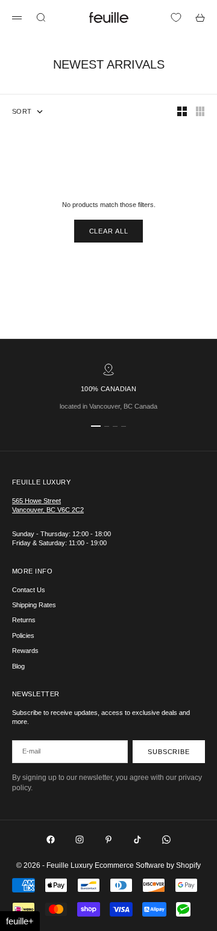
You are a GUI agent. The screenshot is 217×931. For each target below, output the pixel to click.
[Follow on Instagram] (79, 839)
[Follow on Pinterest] (108, 839)
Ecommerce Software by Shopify (148, 865)
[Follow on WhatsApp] (166, 839)
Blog (18, 666)
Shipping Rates (34, 604)
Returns (24, 619)
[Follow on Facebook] (50, 839)
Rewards (25, 650)
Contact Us (28, 589)
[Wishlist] (176, 17)
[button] (20, 921)
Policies (23, 635)
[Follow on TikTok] (137, 839)
